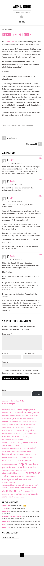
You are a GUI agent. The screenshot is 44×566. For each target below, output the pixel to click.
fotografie (28, 430)
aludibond (18, 409)
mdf (19, 461)
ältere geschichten (28, 491)
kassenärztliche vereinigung (15, 443)
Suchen (37, 394)
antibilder (5, 413)
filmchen (13, 431)
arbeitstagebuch (31, 412)
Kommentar (7, 334)
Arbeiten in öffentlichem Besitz (13, 401)
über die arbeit (27, 126)
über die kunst (7, 497)
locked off (33, 455)
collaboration (34, 421)
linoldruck (20, 454)
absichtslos (6, 409)
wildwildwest (25, 487)
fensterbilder (6, 431)
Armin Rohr (6, 126)
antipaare (11, 413)
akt (12, 409)
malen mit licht (27, 457)
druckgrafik (20, 424)
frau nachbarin (7, 434)
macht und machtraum (11, 457)
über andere (19, 494)
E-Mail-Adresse (29, 354)
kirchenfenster (33, 443)
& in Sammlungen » (9, 404)
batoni (19, 418)
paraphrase (33, 464)
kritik (3, 446)
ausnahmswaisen (30, 415)
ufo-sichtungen (30, 476)
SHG (23, 473)
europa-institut (31, 427)
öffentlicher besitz (8, 494)
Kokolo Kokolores (16, 34)
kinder (25, 442)
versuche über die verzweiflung (15, 485)
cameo (20, 421)
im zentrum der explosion (12, 439)
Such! (4, 390)
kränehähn (10, 445)
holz (35, 433)
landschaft (31, 448)
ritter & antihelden (9, 473)
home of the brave (11, 436)
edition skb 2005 (30, 424)
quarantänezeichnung (8, 470)
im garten (29, 437)
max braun (14, 461)
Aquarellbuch (9, 41)
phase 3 (6, 467)
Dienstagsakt (33, 144)
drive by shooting (8, 424)
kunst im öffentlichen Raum (13, 448)
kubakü (17, 446)
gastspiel (23, 434)
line (14, 454)
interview (37, 440)
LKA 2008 (27, 455)
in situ (25, 440)
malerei (6, 460)
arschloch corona (8, 415)
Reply (39, 158)
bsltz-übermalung (28, 419)
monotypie (26, 460)
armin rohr (16, 126)
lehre (29, 451)
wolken (33, 487)
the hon (22, 476)
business (6, 421)
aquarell (19, 412)
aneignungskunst (29, 410)
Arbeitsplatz (10, 138)
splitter (5, 476)
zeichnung (9, 490)
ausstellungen (9, 418)
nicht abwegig (7, 464)
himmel (30, 433)
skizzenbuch (33, 472)
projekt (33, 467)
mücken (34, 461)
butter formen (14, 422)
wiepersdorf (14, 488)
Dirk (11, 159)
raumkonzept (21, 470)
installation (31, 440)
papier (23, 463)
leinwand (7, 454)
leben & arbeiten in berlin (19, 451)
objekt (16, 464)
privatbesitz (23, 467)
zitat (18, 491)
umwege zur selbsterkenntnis (16, 479)
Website (5, 362)
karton (4, 442)
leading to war (6, 451)
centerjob (25, 421)
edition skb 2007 (7, 427)
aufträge (18, 416)
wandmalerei (34, 485)
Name (5, 354)
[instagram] (21, 17)
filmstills (19, 430)
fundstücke (16, 434)
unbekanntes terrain (8, 482)
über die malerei (19, 497)
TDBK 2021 (14, 476)
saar (19, 473)
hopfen (23, 437)
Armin (12, 181)
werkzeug (5, 487)
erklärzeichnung (19, 427)
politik (14, 467)
